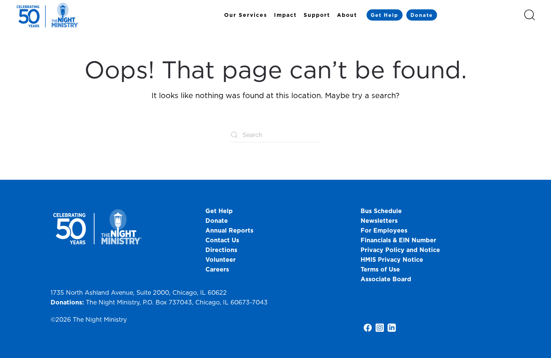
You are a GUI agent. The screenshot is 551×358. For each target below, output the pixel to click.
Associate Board (386, 279)
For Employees (384, 230)
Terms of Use (380, 269)
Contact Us (222, 240)
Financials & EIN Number (398, 240)
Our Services (245, 15)
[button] (529, 15)
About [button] (347, 15)
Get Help (384, 15)
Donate (421, 15)
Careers (217, 269)
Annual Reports (229, 230)
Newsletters (379, 220)
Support (317, 15)
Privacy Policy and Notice (401, 250)
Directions (221, 250)
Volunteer (220, 259)
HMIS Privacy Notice (392, 259)
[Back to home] (48, 15)
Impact (285, 15)
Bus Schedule (381, 211)
